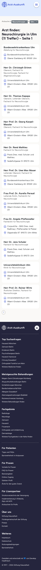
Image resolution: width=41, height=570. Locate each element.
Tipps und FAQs (8, 452)
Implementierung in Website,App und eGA (13, 500)
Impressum (6, 538)
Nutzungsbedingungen (10, 544)
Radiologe (6, 413)
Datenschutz (6, 541)
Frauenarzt (6, 427)
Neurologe (6, 417)
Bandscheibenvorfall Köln (11, 388)
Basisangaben (7, 474)
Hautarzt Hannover (9, 357)
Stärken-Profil (7, 480)
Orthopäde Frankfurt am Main (13, 363)
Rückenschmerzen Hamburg (12, 398)
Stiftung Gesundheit (9, 516)
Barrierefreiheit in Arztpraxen (13, 455)
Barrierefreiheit (7, 548)
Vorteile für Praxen (9, 467)
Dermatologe (7, 433)
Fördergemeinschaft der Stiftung (14, 519)
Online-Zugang (7, 477)
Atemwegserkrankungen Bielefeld (14, 395)
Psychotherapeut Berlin (11, 353)
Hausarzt (5, 423)
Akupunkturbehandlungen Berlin (14, 382)
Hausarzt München (9, 343)
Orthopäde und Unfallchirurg (13, 430)
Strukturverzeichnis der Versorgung (15, 495)
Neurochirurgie (18, 22)
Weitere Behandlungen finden (13, 402)
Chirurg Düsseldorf (9, 360)
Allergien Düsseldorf (9, 392)
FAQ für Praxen (7, 470)
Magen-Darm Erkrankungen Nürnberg (16, 378)
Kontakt (5, 526)
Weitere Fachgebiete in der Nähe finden (17, 437)
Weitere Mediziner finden (11, 367)
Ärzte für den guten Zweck (12, 484)
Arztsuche (5, 21)
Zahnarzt (5, 420)
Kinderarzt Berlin (8, 350)
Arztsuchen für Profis (10, 504)
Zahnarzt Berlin (7, 347)
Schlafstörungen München (12, 385)
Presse (4, 523)
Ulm (32, 22)
